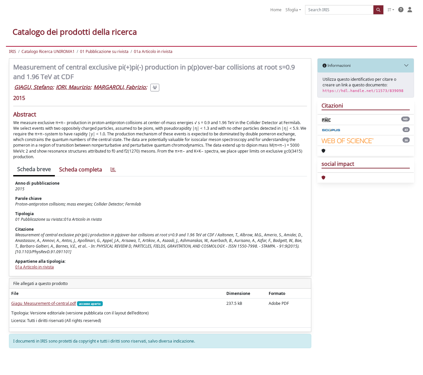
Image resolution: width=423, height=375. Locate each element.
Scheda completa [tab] (80, 169)
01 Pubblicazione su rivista (104, 51)
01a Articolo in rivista (153, 51)
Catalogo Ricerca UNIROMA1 (48, 51)
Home (276, 10)
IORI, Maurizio (73, 87)
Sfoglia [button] (292, 10)
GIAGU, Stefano (33, 87)
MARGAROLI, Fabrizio (120, 87)
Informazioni (339, 65)
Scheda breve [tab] (34, 169)
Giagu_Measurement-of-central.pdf (43, 303)
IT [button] (389, 10)
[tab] (113, 170)
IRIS (12, 51)
